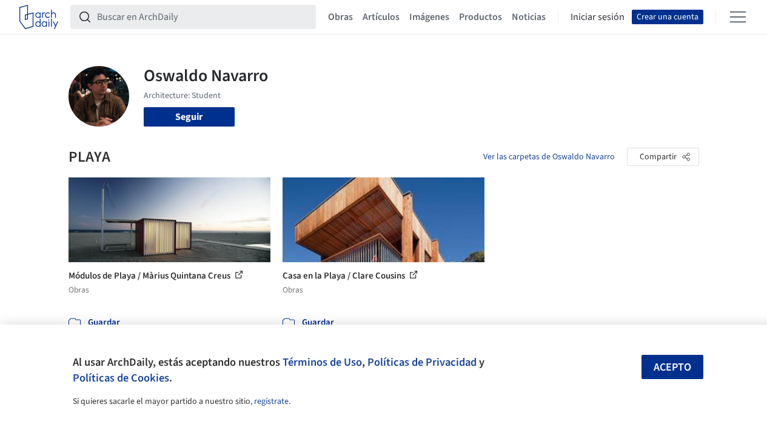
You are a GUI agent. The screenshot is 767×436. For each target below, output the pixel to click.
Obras (340, 17)
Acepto (672, 367)
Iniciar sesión (598, 17)
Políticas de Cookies (121, 378)
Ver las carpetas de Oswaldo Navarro (549, 157)
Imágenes (429, 17)
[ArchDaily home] (38, 17)
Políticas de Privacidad (422, 362)
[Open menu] (738, 17)
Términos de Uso (322, 362)
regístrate (271, 401)
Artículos (381, 17)
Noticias (529, 17)
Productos (480, 17)
